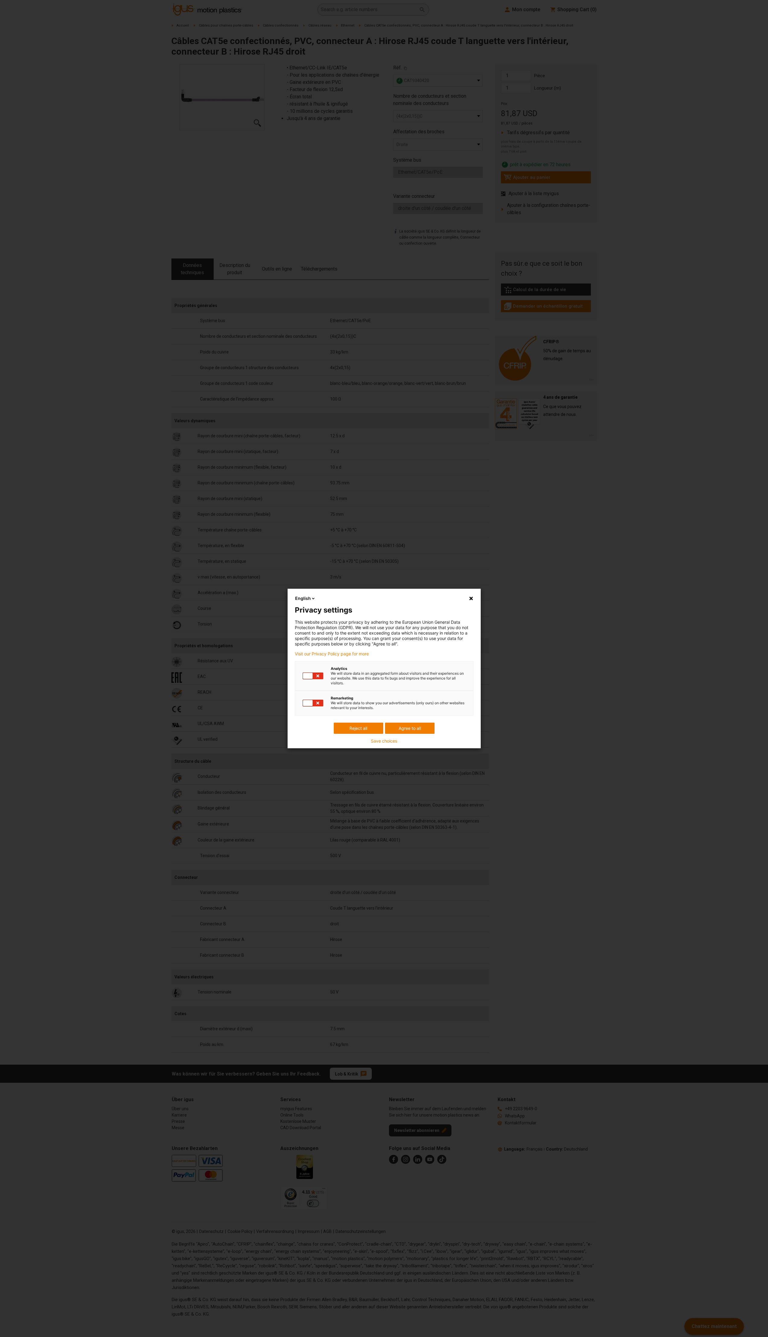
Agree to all (410, 728)
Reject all (358, 728)
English (303, 598)
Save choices (384, 741)
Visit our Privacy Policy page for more (332, 653)
